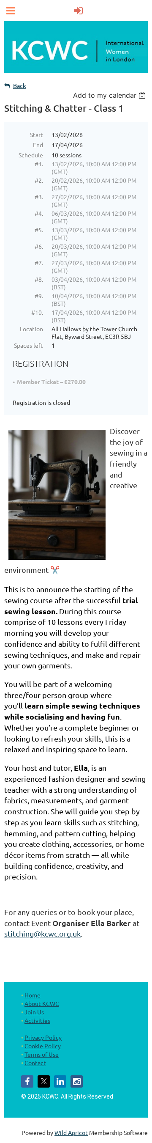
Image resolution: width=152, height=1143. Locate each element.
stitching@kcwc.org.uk (42, 933)
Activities (37, 1020)
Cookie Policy (42, 1046)
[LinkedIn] (60, 1081)
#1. (39, 164)
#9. (39, 295)
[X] (44, 1081)
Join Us (34, 1012)
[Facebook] (27, 1081)
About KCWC (41, 1003)
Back (19, 86)
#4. (39, 213)
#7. (39, 263)
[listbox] (110, 95)
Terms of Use (41, 1054)
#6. (39, 246)
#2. (39, 180)
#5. (39, 230)
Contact (35, 1062)
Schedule (31, 155)
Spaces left (28, 345)
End (38, 144)
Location (31, 328)
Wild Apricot (71, 1132)
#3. (39, 197)
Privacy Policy (43, 1037)
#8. (39, 279)
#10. (37, 312)
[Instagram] (77, 1081)
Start (36, 134)
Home (32, 995)
